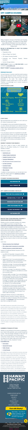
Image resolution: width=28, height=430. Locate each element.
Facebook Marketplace (8, 159)
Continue (11, 428)
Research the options (14, 201)
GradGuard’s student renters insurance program (12, 225)
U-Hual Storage (6, 350)
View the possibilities (14, 205)
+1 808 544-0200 (14, 387)
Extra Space (5, 343)
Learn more (16, 428)
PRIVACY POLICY (14, 401)
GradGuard (10, 299)
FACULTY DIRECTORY (14, 405)
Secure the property (14, 209)
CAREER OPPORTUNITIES (14, 393)
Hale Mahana (14, 181)
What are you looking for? (14, 194)
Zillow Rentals (6, 170)
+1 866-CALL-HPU (16, 388)
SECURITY (14, 397)
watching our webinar (20, 173)
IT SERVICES (14, 403)
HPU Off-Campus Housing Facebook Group (12, 161)
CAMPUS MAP (14, 395)
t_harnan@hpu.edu (10, 65)
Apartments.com (6, 153)
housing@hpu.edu (5, 341)
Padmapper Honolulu (8, 167)
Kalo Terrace (14, 185)
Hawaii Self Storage (7, 345)
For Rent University (7, 163)
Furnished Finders (7, 165)
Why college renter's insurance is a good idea (13, 246)
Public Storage (6, 347)
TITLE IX (14, 399)
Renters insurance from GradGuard (11, 244)
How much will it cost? (14, 198)
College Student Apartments (9, 155)
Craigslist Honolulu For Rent (9, 157)
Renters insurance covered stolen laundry (12, 248)
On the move (14, 213)
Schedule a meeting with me (16, 68)
